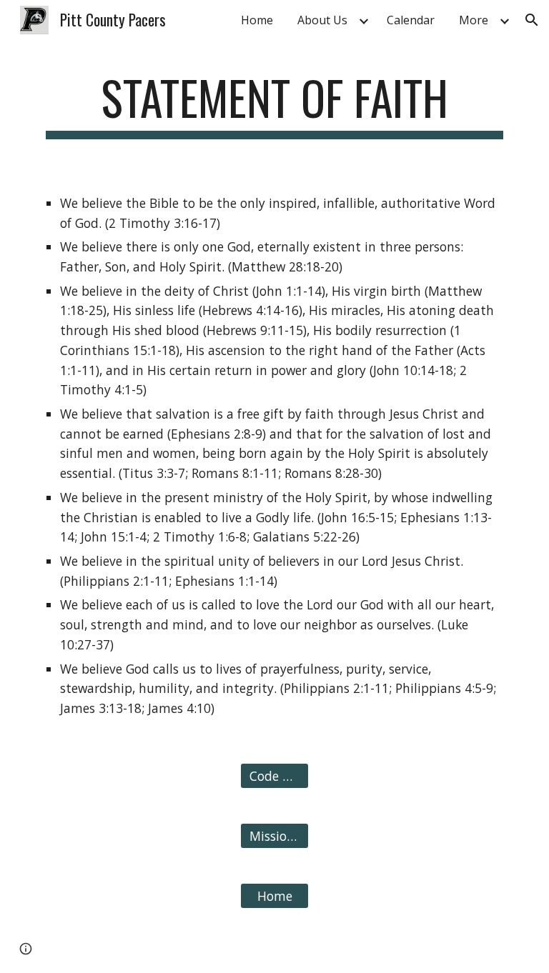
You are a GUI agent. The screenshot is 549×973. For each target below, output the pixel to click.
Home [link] (257, 20)
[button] (532, 20)
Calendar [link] (411, 20)
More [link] (473, 20)
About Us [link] (322, 20)
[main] (274, 104)
